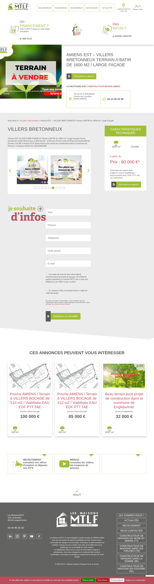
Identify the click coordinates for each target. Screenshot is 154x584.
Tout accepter (88, 580)
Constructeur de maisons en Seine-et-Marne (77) (131, 538)
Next (89, 170)
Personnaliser (117, 580)
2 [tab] (38, 188)
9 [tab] (64, 188)
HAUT (77, 494)
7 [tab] (56, 188)
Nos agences (61, 8)
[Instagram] (17, 536)
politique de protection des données (58, 304)
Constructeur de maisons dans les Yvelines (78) (131, 548)
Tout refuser (102, 580)
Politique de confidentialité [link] (135, 580)
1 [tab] (35, 188)
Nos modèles (76, 8)
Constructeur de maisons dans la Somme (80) (131, 558)
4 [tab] (46, 188)
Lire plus (27, 39)
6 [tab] (53, 188)
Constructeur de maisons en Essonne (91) (131, 568)
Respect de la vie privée (90, 564)
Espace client (138, 9)
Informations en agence (84, 76)
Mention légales (73, 564)
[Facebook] (39, 536)
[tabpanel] (32, 169)
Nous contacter (131, 530)
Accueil (23, 121)
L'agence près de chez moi (123, 10)
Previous (10, 170)
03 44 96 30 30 (16, 527)
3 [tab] (42, 188)
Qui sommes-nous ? (131, 515)
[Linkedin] (10, 536)
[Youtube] (31, 536)
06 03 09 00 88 (115, 99)
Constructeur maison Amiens (103, 86)
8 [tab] (60, 188)
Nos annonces (45, 8)
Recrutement (131, 525)
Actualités (107, 8)
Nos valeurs (92, 8)
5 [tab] (49, 188)
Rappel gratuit (123, 36)
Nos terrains (33, 121)
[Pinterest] (24, 536)
